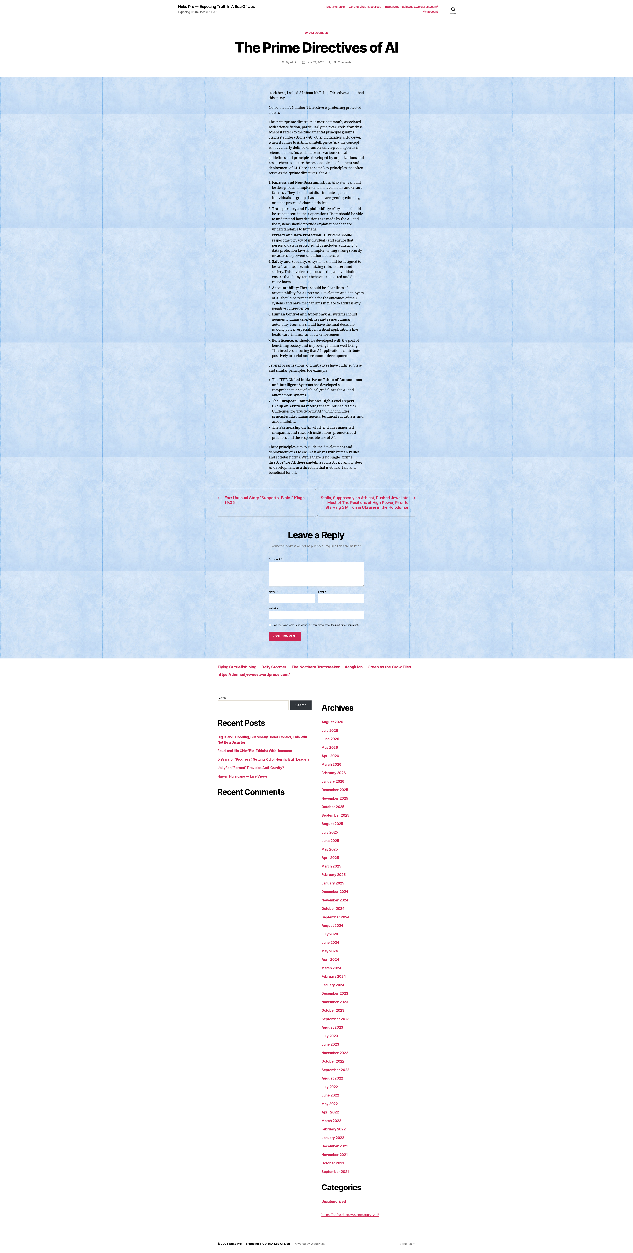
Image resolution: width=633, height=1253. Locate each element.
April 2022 (330, 1112)
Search (222, 698)
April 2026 (330, 756)
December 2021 (334, 1146)
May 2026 (329, 747)
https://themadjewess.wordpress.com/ (411, 6)
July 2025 (329, 832)
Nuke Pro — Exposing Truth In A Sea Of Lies (259, 1243)
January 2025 (332, 883)
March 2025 (331, 866)
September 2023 (335, 1019)
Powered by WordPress (309, 1243)
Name (273, 592)
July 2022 (329, 1087)
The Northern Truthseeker (315, 667)
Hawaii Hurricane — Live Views (243, 776)
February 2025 (333, 875)
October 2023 (332, 1010)
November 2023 (334, 1002)
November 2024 (334, 900)
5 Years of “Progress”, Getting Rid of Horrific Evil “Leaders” (264, 759)
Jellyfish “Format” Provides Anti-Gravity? (251, 768)
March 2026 (331, 764)
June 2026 (330, 739)
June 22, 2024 (315, 62)
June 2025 (330, 841)
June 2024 (330, 942)
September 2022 (335, 1070)
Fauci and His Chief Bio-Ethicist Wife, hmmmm (255, 751)
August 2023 (332, 1027)
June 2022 (330, 1095)
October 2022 (332, 1061)
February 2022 (333, 1129)
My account (430, 11)
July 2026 (329, 730)
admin (293, 62)
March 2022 (331, 1121)
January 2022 (332, 1138)
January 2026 (332, 781)
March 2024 (331, 968)
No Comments (342, 62)
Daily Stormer (273, 667)
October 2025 (332, 807)
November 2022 (334, 1053)
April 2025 (330, 858)
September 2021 (335, 1172)
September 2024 (335, 917)
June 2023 (330, 1044)
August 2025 (332, 824)
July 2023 (329, 1036)
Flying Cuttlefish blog (237, 667)
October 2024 (333, 909)
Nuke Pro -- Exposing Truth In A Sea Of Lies (216, 7)
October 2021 (332, 1163)
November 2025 (334, 798)
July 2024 (329, 934)
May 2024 (329, 951)
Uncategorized (316, 32)
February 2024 (333, 976)
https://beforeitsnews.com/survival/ (350, 1215)
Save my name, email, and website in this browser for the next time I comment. (315, 625)
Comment (275, 559)
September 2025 (335, 815)
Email (322, 592)
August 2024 (332, 926)
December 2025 (334, 790)
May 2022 (329, 1104)
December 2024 (334, 892)
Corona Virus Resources (365, 6)
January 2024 (332, 985)
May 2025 (329, 849)
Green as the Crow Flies (389, 667)
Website (273, 608)
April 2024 (330, 959)
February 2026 (333, 773)
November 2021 (334, 1155)
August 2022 (332, 1078)
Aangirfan (354, 667)
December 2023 (334, 993)
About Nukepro (334, 6)
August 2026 (332, 722)
